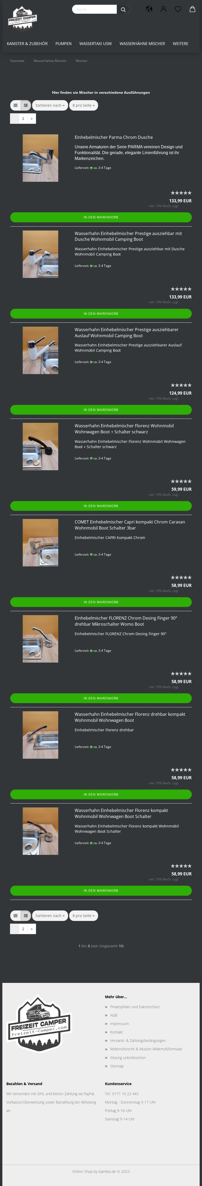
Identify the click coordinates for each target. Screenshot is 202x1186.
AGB (113, 1015)
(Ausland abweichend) (128, 167)
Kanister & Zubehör (27, 43)
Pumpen (63, 43)
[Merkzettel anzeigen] (178, 9)
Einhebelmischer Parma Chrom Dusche (114, 137)
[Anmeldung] (163, 9)
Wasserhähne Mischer (142, 43)
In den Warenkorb (101, 217)
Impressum (119, 1023)
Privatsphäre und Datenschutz (135, 1006)
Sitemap (117, 1066)
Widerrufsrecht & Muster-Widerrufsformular (146, 1048)
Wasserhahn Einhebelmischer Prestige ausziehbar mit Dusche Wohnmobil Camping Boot (128, 236)
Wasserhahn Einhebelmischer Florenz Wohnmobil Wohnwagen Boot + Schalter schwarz (124, 429)
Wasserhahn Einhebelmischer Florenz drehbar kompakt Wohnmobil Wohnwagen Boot (130, 717)
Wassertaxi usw (95, 43)
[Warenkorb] (192, 9)
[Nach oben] (187, 1178)
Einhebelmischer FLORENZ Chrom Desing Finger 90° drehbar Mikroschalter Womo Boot (126, 621)
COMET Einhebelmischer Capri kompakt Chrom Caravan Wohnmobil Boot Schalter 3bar (130, 525)
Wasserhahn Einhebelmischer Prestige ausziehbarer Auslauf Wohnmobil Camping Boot (127, 333)
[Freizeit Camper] (24, 18)
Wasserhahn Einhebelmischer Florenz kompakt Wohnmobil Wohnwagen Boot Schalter (121, 813)
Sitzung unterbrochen (128, 1057)
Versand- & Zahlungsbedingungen (138, 1040)
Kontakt (116, 1032)
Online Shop (82, 1171)
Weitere (180, 43)
